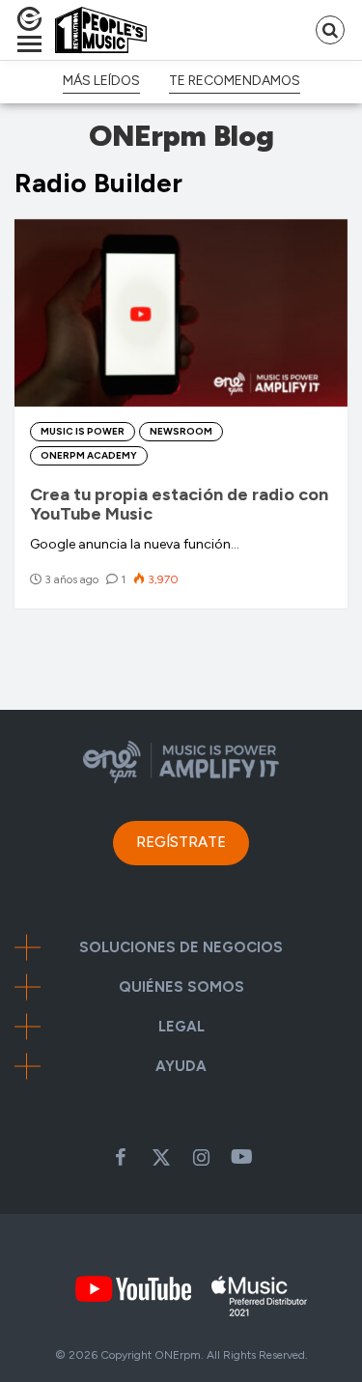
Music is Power (83, 431)
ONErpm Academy (89, 455)
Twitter (161, 1156)
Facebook (120, 1156)
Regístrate (181, 842)
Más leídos (101, 80)
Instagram (201, 1156)
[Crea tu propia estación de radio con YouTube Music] (181, 313)
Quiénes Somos (181, 987)
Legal (181, 1027)
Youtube (242, 1156)
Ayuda (181, 1066)
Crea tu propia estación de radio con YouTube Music (179, 504)
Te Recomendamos (234, 80)
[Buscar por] (330, 29)
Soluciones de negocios (181, 948)
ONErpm (177, 1355)
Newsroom (181, 431)
